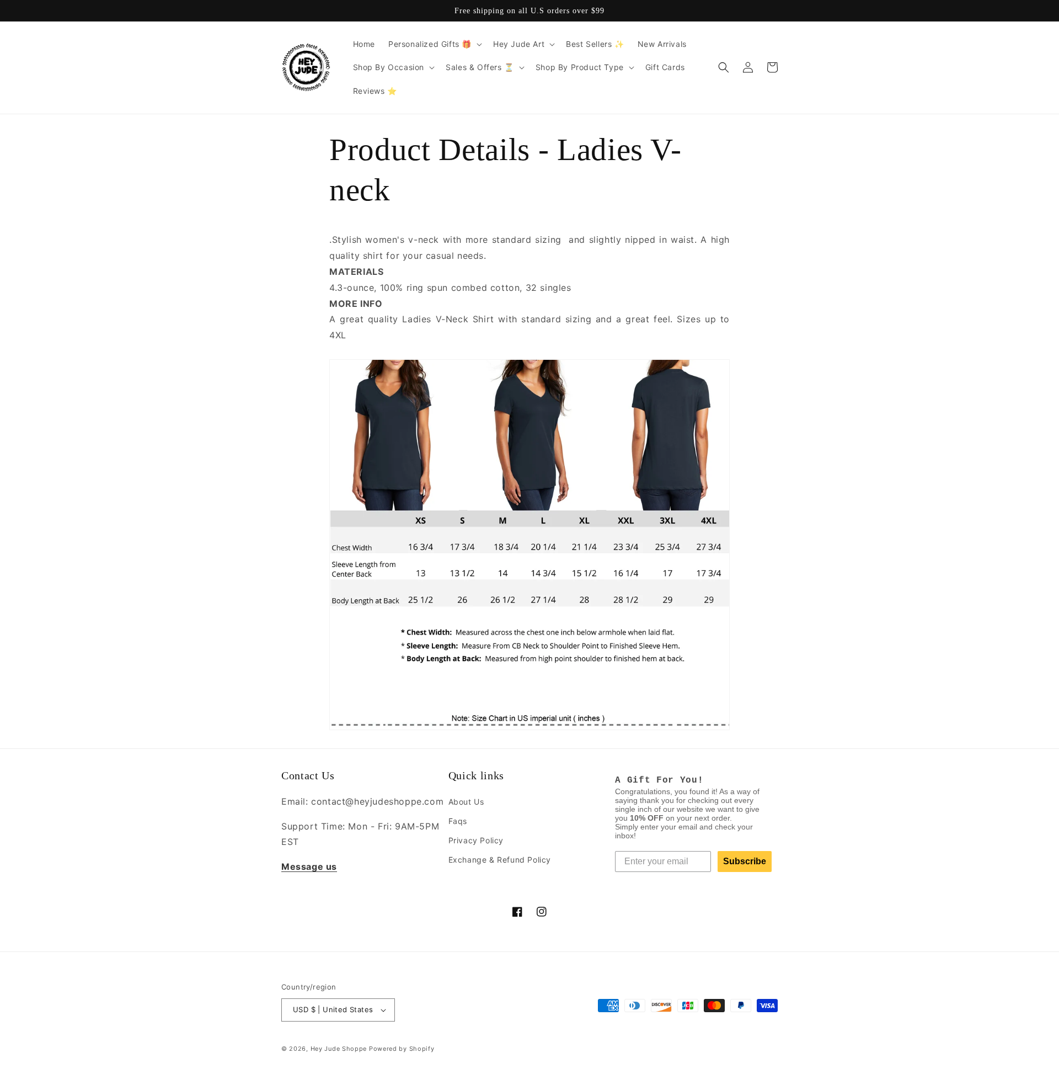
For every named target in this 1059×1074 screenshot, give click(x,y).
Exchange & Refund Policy (499, 859)
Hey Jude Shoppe (339, 1048)
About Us (466, 801)
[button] (434, 44)
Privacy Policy (476, 840)
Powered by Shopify (402, 1048)
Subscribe (744, 861)
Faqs (457, 821)
